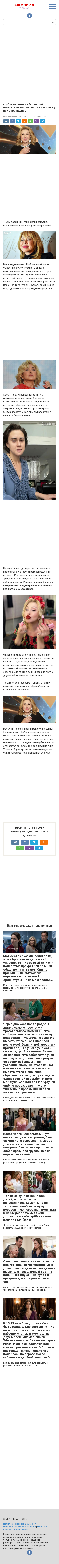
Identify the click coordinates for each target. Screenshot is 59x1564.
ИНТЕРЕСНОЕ (40, 116)
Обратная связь (21, 1529)
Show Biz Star (24, 5)
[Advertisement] (29, 63)
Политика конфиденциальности (20, 1523)
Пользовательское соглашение (19, 1526)
